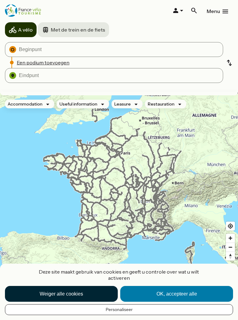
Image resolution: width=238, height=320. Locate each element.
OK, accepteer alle (176, 293)
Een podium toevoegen (43, 62)
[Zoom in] (230, 238)
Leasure (122, 104)
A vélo (25, 30)
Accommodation (25, 104)
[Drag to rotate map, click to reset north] (230, 256)
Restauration (161, 104)
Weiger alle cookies (61, 293)
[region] (119, 189)
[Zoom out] (230, 247)
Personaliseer (119, 309)
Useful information (78, 104)
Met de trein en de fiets (78, 30)
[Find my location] (230, 226)
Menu (213, 11)
